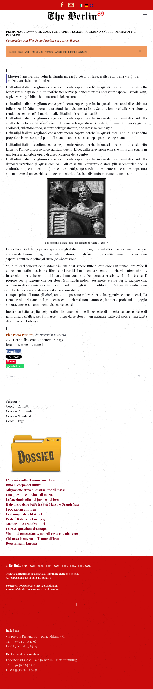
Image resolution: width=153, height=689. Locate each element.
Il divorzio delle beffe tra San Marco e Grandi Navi (42, 504)
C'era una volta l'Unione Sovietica (30, 480)
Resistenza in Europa (21, 543)
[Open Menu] (145, 16)
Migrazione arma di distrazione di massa (35, 490)
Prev (12, 376)
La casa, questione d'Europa (26, 529)
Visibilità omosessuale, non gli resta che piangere (42, 533)
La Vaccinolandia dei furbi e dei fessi (33, 500)
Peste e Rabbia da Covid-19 (25, 519)
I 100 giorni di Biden (21, 509)
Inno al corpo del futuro (23, 485)
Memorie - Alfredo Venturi (25, 524)
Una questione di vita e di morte (29, 495)
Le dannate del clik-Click (24, 514)
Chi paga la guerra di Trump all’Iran (32, 538)
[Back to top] (76, 604)
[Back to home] (76, 16)
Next (141, 376)
